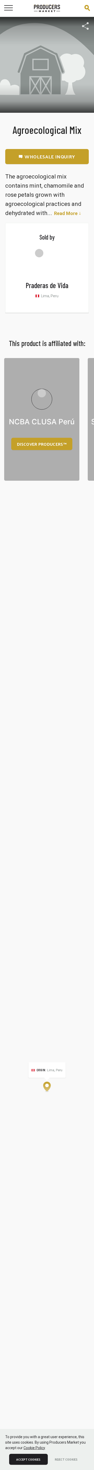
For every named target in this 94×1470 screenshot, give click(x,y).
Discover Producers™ (42, 444)
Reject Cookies (66, 1459)
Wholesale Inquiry (50, 156)
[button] (47, 1087)
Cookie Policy (34, 1448)
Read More (66, 213)
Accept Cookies (28, 1459)
